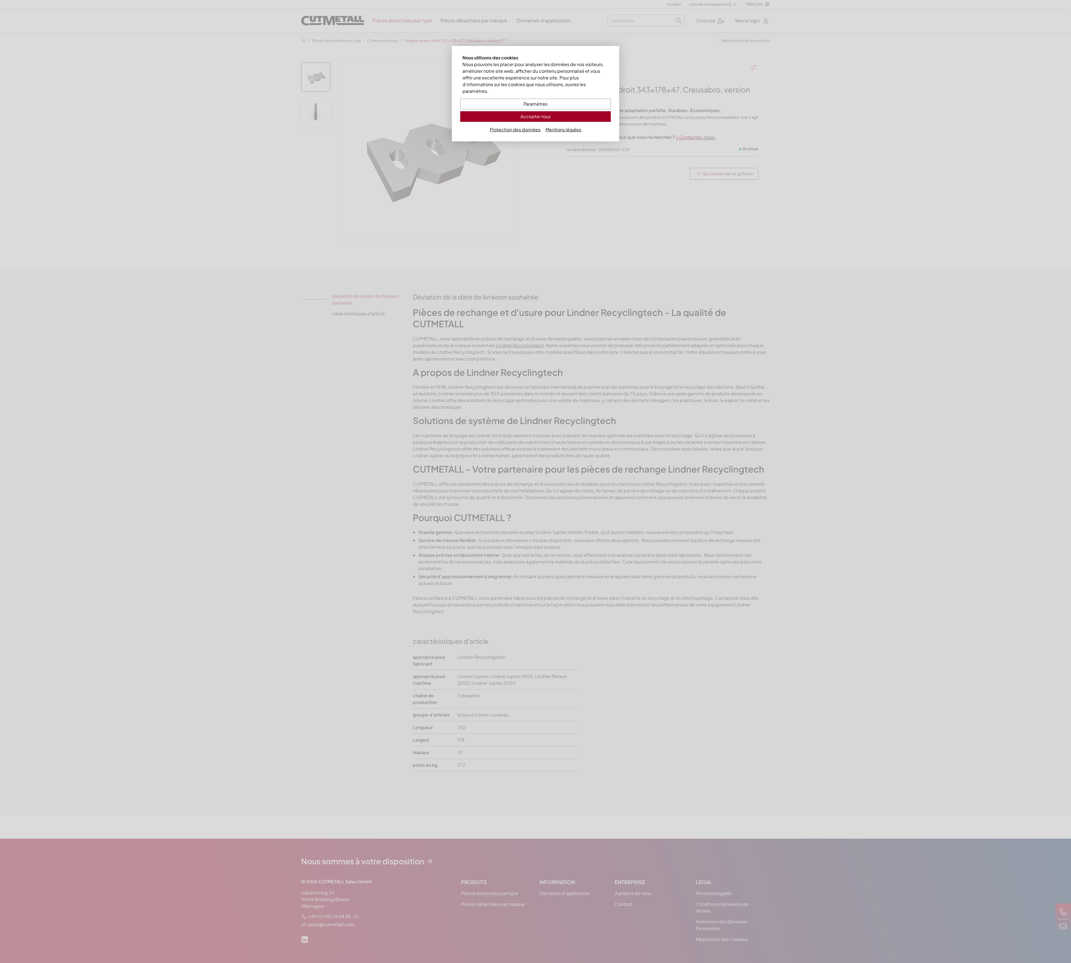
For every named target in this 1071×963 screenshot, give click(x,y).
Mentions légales (563, 129)
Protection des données (515, 129)
